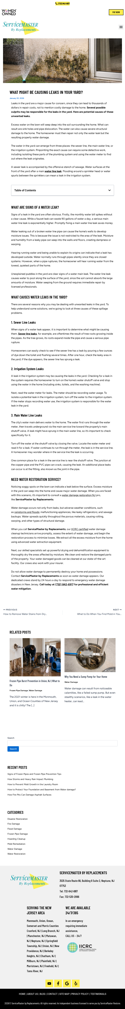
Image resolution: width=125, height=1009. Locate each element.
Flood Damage (14, 828)
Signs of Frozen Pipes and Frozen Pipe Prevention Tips (34, 774)
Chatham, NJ (48, 956)
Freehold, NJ (51, 966)
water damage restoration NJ (79, 495)
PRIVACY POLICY (80, 993)
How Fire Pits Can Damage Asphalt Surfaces (29, 794)
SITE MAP (64, 993)
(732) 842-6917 (64, 584)
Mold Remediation (16, 844)
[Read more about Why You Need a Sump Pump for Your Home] (90, 654)
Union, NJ (48, 946)
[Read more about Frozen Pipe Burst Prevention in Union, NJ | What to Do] (35, 657)
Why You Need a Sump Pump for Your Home (85, 676)
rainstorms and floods (26, 512)
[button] (120, 27)
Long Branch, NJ (50, 931)
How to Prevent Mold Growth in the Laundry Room (32, 784)
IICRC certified (79, 529)
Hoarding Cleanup (16, 839)
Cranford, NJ (33, 931)
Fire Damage (13, 823)
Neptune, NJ (38, 941)
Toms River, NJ (35, 971)
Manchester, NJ (36, 936)
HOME (22, 993)
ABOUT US (32, 993)
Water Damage (35, 690)
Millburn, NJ (33, 961)
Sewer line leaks (27, 333)
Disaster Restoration (17, 819)
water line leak (53, 171)
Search (10, 738)
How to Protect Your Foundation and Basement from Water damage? (41, 789)
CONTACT (52, 993)
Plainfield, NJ (48, 961)
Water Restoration (16, 853)
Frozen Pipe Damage (19, 690)
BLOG (42, 993)
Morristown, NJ (35, 966)
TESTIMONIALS (98, 993)
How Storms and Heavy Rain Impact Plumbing (30, 779)
